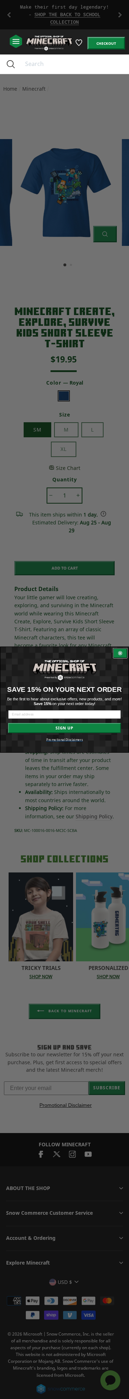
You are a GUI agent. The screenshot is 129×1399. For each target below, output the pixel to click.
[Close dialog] (120, 653)
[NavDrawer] (16, 41)
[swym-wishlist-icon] (79, 45)
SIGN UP (64, 727)
